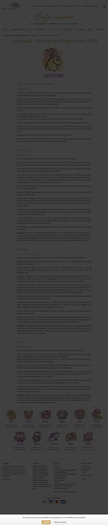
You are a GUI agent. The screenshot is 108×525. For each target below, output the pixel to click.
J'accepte (46, 522)
